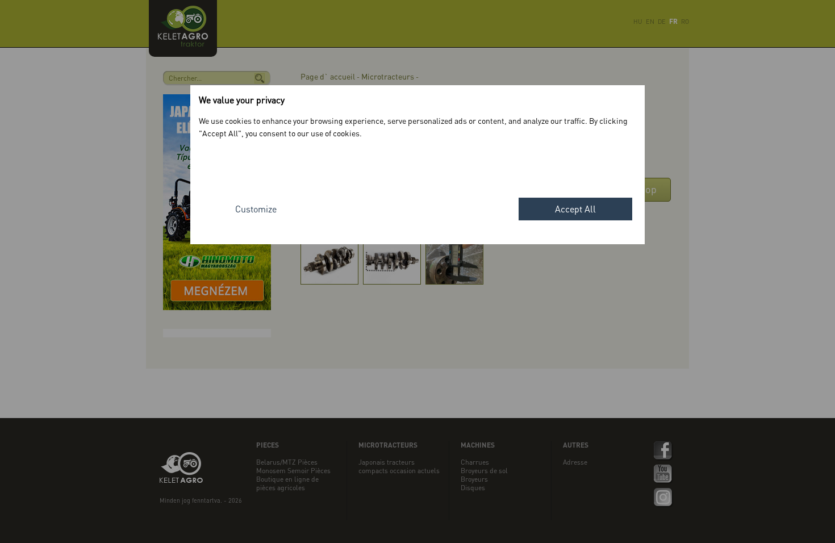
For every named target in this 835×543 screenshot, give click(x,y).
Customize (256, 209)
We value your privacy (242, 100)
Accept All (575, 209)
